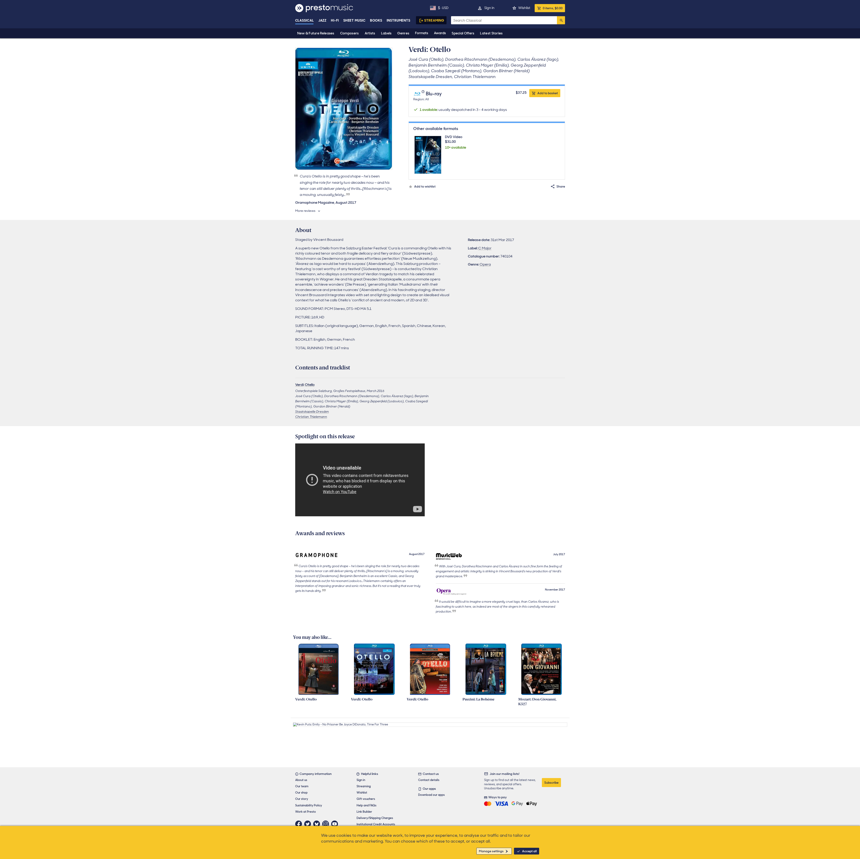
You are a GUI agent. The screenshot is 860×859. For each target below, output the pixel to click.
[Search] (561, 20)
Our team (301, 786)
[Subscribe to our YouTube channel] (335, 824)
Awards (440, 33)
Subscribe (551, 783)
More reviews (305, 211)
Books (376, 20)
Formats (421, 33)
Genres (403, 33)
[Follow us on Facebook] (299, 824)
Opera (485, 264)
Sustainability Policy (308, 805)
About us (301, 780)
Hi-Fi (335, 20)
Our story (301, 799)
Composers (349, 33)
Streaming (434, 20)
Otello (310, 384)
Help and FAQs (366, 805)
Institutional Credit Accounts (376, 824)
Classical (304, 20)
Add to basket (547, 93)
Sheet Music (354, 20)
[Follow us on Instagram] (326, 824)
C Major (484, 248)
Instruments (398, 20)
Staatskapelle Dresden (312, 411)
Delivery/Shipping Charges (375, 818)
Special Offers (463, 33)
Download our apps (431, 795)
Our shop (301, 792)
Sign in (489, 8)
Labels (386, 33)
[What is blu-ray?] (423, 94)
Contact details (428, 780)
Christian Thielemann (311, 417)
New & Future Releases (315, 33)
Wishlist (524, 8)
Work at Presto (305, 812)
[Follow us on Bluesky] (317, 824)
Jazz (322, 20)
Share (560, 186)
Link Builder (364, 812)
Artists (370, 33)
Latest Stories (491, 33)
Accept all (529, 851)
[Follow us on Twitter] (308, 824)
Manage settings (491, 851)
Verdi (299, 384)
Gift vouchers (366, 799)
